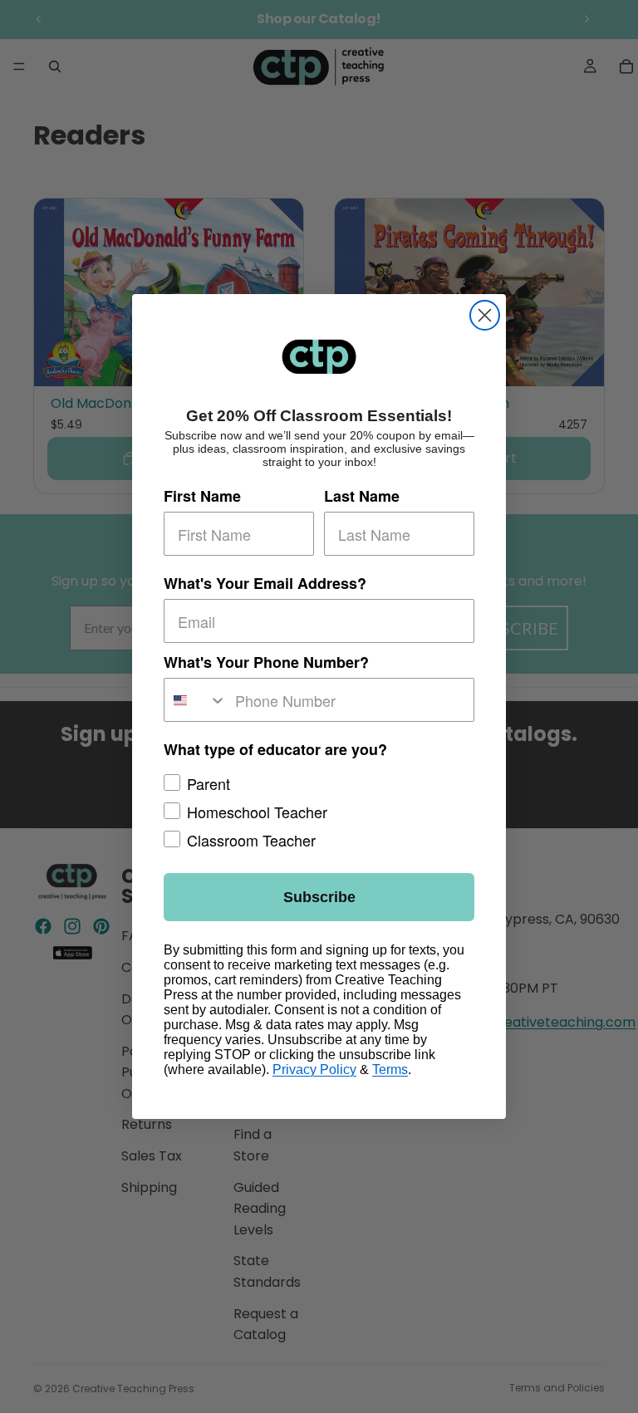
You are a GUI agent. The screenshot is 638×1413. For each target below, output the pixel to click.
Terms (390, 1069)
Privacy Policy (314, 1069)
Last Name (362, 496)
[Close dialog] (484, 315)
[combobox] (195, 700)
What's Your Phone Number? (266, 662)
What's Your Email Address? (265, 583)
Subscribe (319, 897)
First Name (202, 496)
